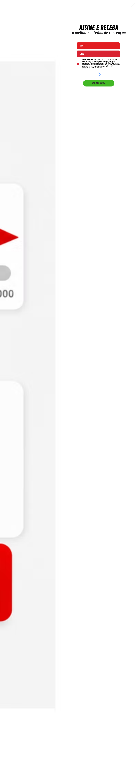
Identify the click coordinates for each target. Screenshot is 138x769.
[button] (133, 5)
